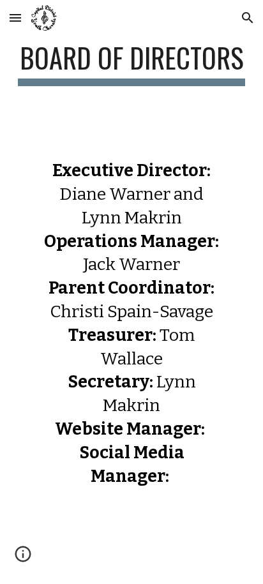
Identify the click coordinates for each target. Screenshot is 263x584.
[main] (131, 63)
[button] (15, 17)
